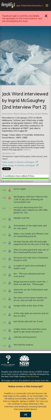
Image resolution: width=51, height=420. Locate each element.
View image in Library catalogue (18, 165)
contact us (27, 149)
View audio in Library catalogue (18, 162)
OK (25, 414)
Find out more (32, 376)
